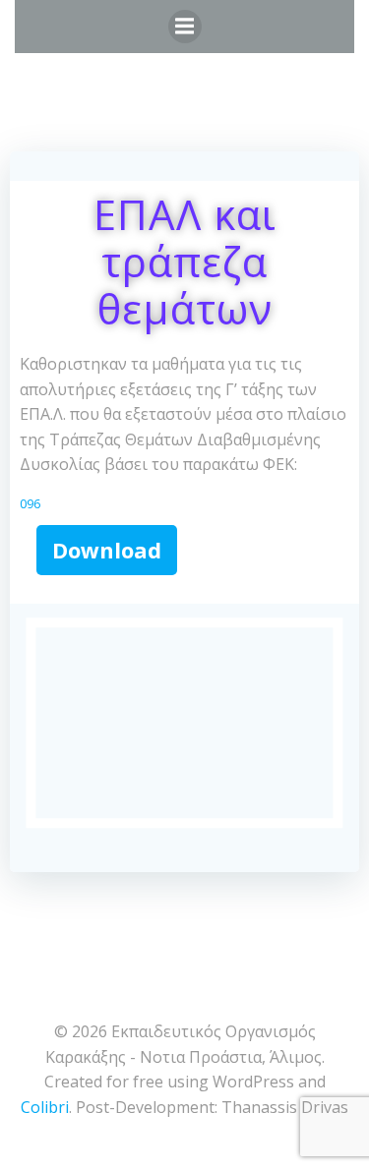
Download (106, 549)
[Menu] (185, 26)
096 (30, 503)
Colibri (45, 1107)
